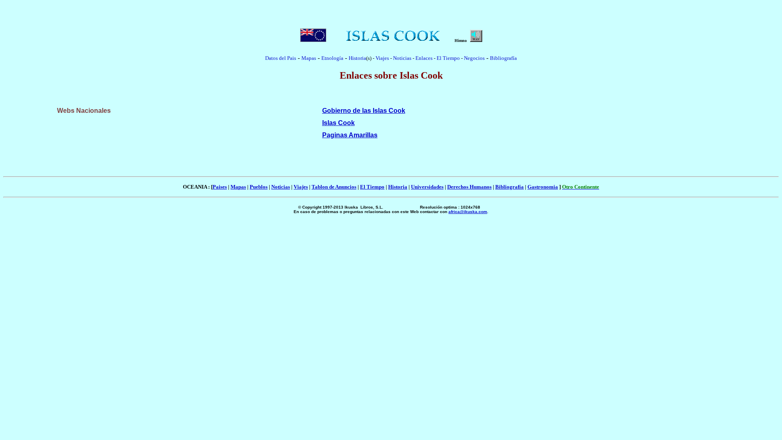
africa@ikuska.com (467, 211)
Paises (220, 187)
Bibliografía (503, 58)
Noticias (402, 58)
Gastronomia (542, 187)
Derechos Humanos (469, 187)
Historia (357, 58)
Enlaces (424, 58)
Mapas (238, 187)
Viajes (382, 58)
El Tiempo (448, 58)
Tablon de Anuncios (334, 187)
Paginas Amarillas (350, 135)
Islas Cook (338, 122)
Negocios (474, 58)
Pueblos (259, 187)
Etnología (332, 58)
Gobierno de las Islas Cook (363, 110)
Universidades (427, 187)
